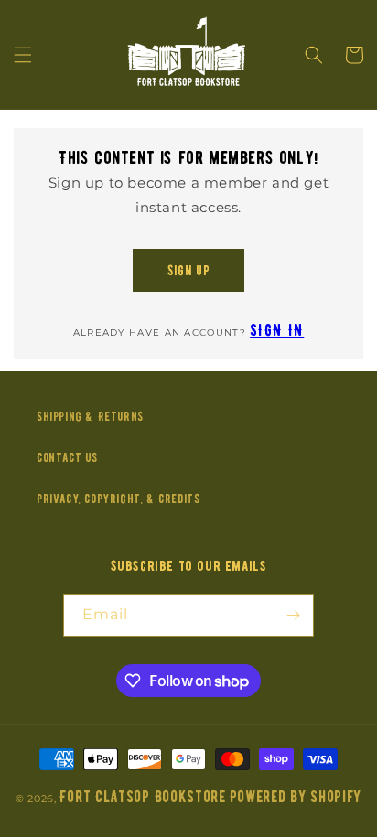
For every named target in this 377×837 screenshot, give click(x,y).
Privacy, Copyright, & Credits (118, 499)
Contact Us (67, 458)
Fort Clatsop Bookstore (142, 797)
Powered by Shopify (296, 797)
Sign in (277, 330)
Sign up (188, 270)
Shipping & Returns (90, 417)
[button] (23, 55)
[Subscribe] (293, 615)
